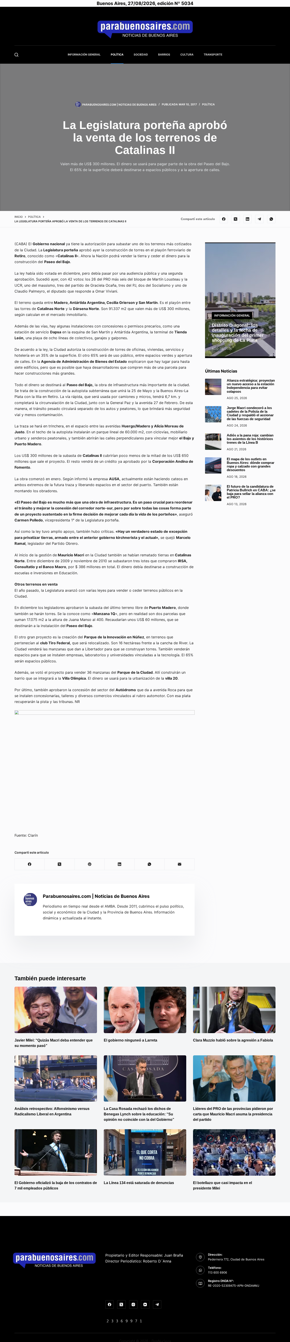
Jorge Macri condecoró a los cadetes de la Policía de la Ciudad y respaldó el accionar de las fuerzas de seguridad (250, 413)
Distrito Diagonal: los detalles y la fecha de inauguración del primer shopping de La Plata (238, 333)
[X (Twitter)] (235, 219)
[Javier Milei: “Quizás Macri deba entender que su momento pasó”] (55, 1010)
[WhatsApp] (271, 219)
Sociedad (141, 54)
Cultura (186, 54)
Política (117, 54)
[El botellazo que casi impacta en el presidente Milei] (234, 1152)
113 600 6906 (217, 1272)
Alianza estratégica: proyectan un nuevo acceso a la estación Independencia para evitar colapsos (251, 386)
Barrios (164, 54)
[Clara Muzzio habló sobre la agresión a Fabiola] (234, 1010)
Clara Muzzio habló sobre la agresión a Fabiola (233, 1040)
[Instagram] (133, 1304)
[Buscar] (16, 55)
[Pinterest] (90, 864)
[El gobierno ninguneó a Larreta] (145, 1010)
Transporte (213, 54)
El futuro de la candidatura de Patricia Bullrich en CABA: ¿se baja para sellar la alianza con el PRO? (251, 492)
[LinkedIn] (247, 219)
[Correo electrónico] (180, 864)
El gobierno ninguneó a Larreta (130, 1040)
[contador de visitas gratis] (124, 1320)
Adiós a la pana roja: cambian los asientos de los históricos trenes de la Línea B (250, 439)
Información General (84, 54)
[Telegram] (259, 219)
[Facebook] (224, 219)
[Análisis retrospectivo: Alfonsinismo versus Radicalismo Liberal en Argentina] (55, 1078)
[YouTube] (145, 1304)
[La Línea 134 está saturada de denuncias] (145, 1152)
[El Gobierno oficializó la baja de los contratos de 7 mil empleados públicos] (55, 1152)
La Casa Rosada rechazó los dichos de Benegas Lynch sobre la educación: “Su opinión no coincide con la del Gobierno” (139, 1114)
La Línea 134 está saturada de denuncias (139, 1183)
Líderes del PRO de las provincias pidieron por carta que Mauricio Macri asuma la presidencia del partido (233, 1114)
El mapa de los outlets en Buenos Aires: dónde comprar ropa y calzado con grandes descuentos (250, 464)
